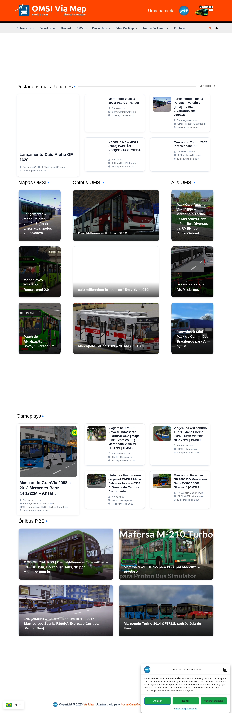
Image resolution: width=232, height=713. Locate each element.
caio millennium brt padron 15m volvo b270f (113, 290)
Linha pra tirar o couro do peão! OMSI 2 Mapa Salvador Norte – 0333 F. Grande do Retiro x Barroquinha (124, 483)
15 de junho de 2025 (122, 503)
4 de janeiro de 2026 (188, 452)
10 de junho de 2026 (188, 158)
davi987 (120, 496)
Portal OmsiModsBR (133, 704)
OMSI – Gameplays (29, 506)
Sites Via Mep (124, 28)
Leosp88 (31, 167)
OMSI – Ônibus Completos (54, 506)
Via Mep (88, 704)
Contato (179, 28)
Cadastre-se (47, 28)
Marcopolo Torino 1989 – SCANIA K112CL (111, 346)
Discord (66, 28)
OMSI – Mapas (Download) (191, 123)
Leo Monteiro (123, 453)
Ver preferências (214, 700)
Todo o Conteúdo (153, 28)
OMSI (80, 28)
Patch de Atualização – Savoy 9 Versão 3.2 (39, 341)
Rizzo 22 (120, 108)
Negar (185, 700)
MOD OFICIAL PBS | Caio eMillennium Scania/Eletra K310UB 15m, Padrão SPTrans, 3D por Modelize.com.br (66, 567)
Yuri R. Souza (34, 500)
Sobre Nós (24, 28)
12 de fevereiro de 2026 (35, 510)
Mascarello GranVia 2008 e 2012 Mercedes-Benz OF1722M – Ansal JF (45, 487)
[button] (225, 669)
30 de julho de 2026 (187, 127)
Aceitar (157, 700)
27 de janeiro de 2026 (123, 460)
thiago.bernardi (189, 120)
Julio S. (119, 159)
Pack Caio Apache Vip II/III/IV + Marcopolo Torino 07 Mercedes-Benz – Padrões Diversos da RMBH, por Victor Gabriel (192, 219)
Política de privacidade (185, 708)
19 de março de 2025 (188, 499)
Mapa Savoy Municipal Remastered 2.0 (36, 285)
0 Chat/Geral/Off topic (53, 166)
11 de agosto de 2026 (123, 115)
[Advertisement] (116, 57)
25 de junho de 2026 (123, 166)
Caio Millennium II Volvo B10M (102, 233)
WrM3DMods (188, 151)
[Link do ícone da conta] (216, 28)
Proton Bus (99, 28)
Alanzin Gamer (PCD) (192, 492)
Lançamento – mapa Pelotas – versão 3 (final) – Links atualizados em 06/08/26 (188, 107)
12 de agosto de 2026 (34, 170)
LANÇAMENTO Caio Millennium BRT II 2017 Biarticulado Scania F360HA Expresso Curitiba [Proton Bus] (61, 623)
